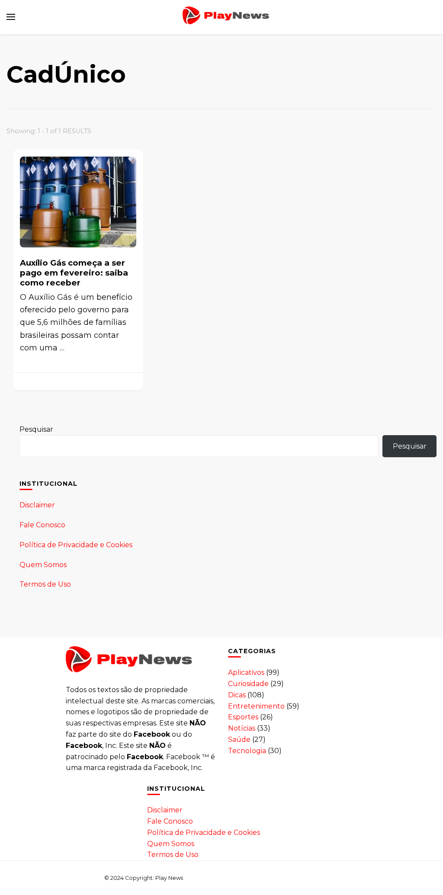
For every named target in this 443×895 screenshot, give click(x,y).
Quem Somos (43, 565)
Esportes (243, 717)
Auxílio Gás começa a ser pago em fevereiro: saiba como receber (74, 273)
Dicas (237, 695)
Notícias (241, 728)
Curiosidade (248, 684)
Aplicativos (246, 672)
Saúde (239, 739)
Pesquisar (36, 429)
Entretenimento (256, 706)
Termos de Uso (45, 584)
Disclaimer (37, 505)
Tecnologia (247, 751)
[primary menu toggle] (10, 17)
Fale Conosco (42, 525)
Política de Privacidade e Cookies (75, 545)
